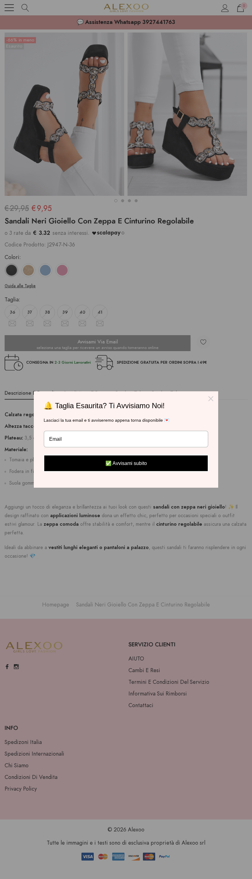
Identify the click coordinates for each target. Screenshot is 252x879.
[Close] (210, 398)
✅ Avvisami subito (126, 463)
